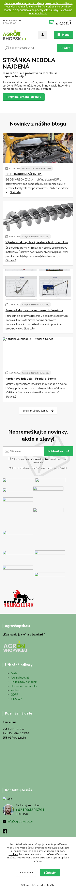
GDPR (14, 695)
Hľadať (65, 48)
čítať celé (15, 192)
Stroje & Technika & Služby (35, 236)
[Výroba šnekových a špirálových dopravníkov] (38, 216)
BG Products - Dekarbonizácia (36, 168)
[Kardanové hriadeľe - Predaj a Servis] (38, 352)
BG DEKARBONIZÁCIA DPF (23, 174)
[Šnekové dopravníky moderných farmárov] (38, 284)
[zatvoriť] (71, 4)
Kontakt (15, 690)
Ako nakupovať (20, 678)
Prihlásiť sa (55, 451)
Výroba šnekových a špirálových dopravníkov (36, 242)
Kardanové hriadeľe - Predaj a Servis (30, 378)
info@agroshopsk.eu (20, 821)
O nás (14, 673)
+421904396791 (12, 20)
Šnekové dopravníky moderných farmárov (34, 310)
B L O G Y (16, 699)
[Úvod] (17, 34)
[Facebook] (7, 832)
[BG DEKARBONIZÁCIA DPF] (38, 148)
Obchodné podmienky (24, 686)
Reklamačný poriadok (23, 682)
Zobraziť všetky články (35, 410)
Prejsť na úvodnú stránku (23, 97)
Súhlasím (50, 873)
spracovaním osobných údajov (36, 459)
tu (53, 885)
